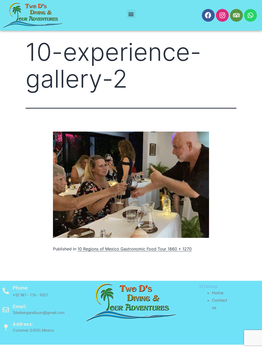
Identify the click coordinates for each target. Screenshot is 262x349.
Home (217, 292)
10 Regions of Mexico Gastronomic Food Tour (123, 248)
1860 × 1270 (180, 248)
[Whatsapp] (250, 15)
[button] (131, 14)
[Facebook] (208, 15)
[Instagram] (222, 15)
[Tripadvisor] (236, 15)
